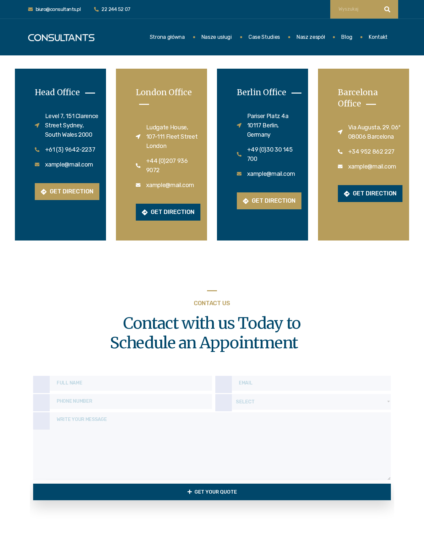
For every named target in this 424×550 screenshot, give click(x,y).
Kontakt (378, 37)
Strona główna (167, 37)
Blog (346, 37)
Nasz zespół (310, 37)
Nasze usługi (216, 37)
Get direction (70, 191)
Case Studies (264, 37)
